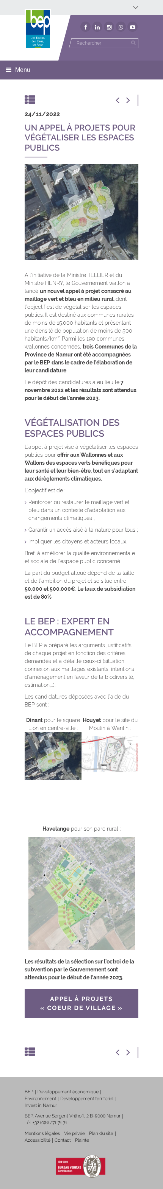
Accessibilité (37, 1140)
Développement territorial (86, 1098)
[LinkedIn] (97, 27)
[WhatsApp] (121, 27)
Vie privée (74, 1133)
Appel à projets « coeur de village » (81, 1003)
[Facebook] (85, 27)
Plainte (82, 1140)
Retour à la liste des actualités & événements (30, 100)
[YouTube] (132, 27)
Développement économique (68, 1091)
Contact (63, 1140)
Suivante (132, 100)
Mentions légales (42, 1133)
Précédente (121, 100)
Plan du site (101, 1133)
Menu (22, 70)
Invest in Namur (41, 1105)
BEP (29, 1091)
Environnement (40, 1098)
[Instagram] (109, 27)
